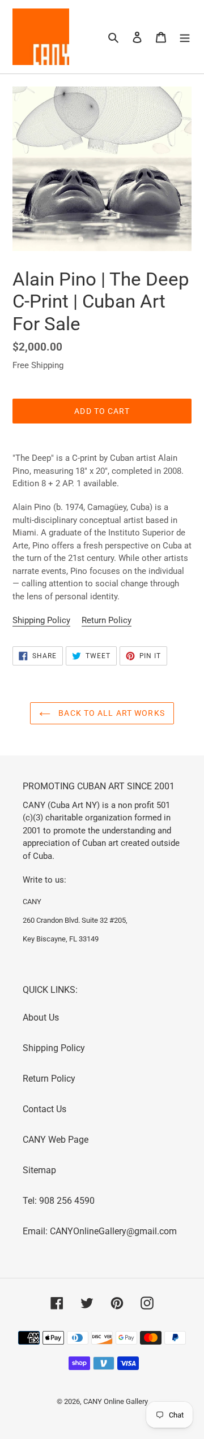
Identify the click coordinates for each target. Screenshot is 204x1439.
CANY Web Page (55, 1139)
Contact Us (44, 1109)
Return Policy (106, 620)
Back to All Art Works (110, 713)
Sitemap (39, 1170)
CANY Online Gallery (115, 1401)
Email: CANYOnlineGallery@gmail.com (100, 1231)
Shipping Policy (41, 620)
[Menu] (185, 36)
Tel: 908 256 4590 (59, 1200)
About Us (41, 1017)
